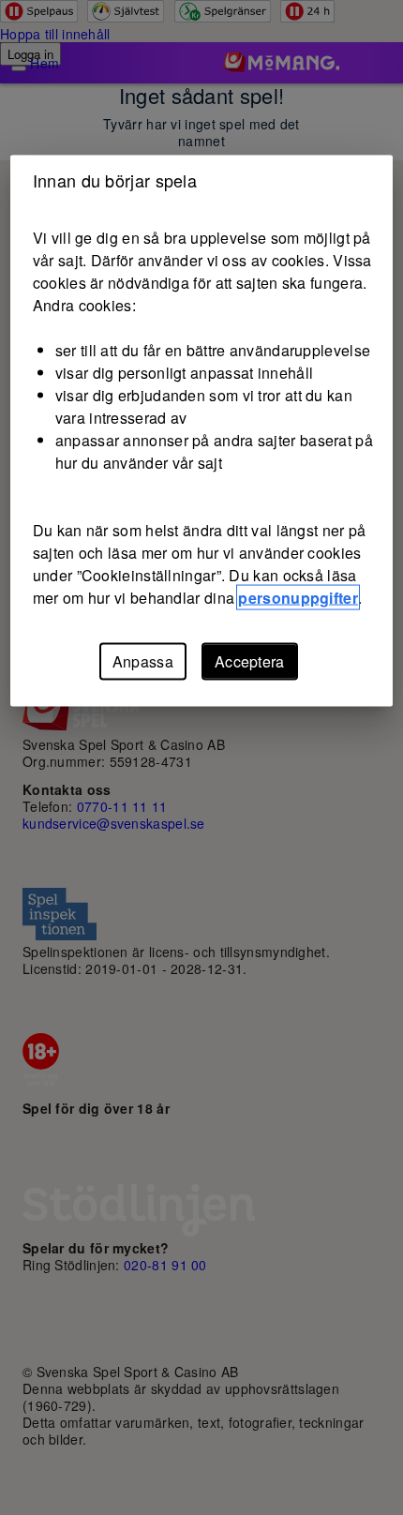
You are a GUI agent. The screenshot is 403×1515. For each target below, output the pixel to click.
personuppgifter (298, 597)
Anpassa (142, 661)
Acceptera (250, 661)
